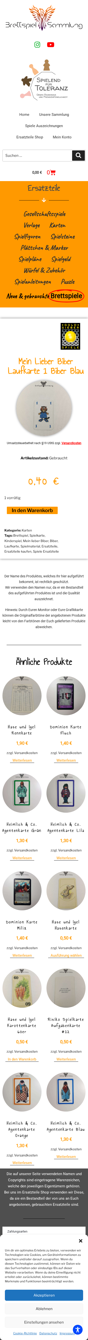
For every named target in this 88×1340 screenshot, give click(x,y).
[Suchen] (78, 155)
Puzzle (67, 281)
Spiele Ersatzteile (46, 551)
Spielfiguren (27, 236)
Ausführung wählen (66, 955)
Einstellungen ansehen (44, 1322)
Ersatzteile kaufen (18, 551)
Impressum (67, 1333)
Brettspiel (20, 535)
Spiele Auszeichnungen (44, 126)
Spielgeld (60, 258)
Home (24, 114)
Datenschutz (48, 1333)
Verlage (31, 225)
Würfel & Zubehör (44, 270)
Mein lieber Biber (35, 541)
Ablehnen (44, 1309)
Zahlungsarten (17, 1231)
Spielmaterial (30, 546)
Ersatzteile (49, 546)
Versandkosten (71, 443)
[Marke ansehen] (70, 348)
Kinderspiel (13, 541)
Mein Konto (62, 137)
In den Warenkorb (32, 510)
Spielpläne (29, 258)
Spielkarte (37, 535)
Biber (54, 541)
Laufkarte (11, 546)
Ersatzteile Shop (29, 137)
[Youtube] (50, 44)
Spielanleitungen (32, 281)
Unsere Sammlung (54, 114)
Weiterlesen (22, 760)
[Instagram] (37, 44)
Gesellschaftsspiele (44, 213)
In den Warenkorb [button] (22, 1059)
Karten (57, 225)
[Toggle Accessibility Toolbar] (77, 1329)
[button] (80, 1240)
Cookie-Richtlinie (25, 1333)
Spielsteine (62, 236)
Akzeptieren (44, 1295)
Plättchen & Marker (44, 247)
